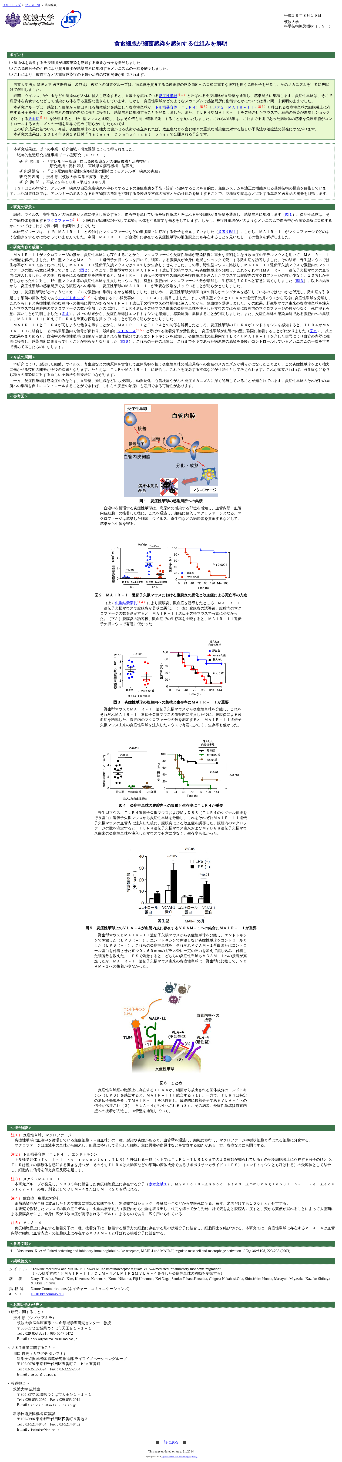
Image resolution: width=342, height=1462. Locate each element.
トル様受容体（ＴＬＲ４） (177, 107)
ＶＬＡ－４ (126, 331)
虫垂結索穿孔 (126, 603)
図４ (65, 314)
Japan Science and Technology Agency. (179, 1456)
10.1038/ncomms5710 (47, 1294)
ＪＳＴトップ (12, 5)
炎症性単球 (168, 96)
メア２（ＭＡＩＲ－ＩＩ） (235, 107)
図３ (300, 281)
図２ (84, 270)
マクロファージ (60, 220)
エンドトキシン (71, 298)
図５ (313, 331)
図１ (288, 214)
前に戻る (171, 1442)
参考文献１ (227, 232)
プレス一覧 (32, 5)
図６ (125, 341)
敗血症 (34, 119)
